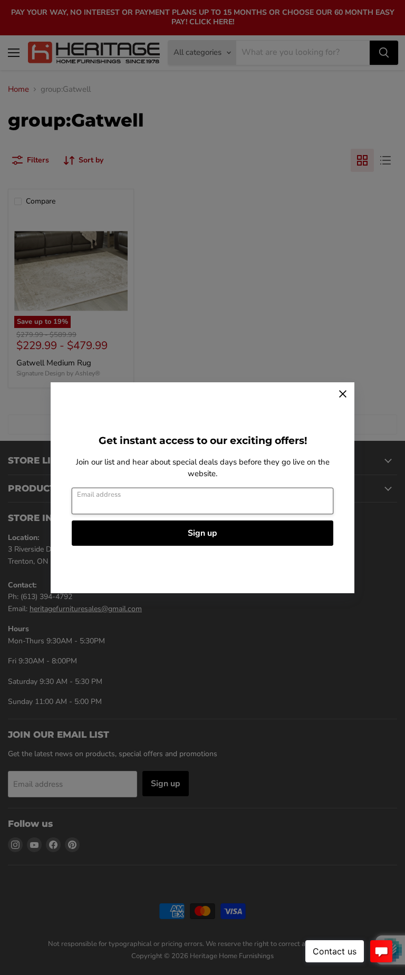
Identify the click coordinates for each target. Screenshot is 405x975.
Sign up (202, 533)
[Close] (342, 394)
